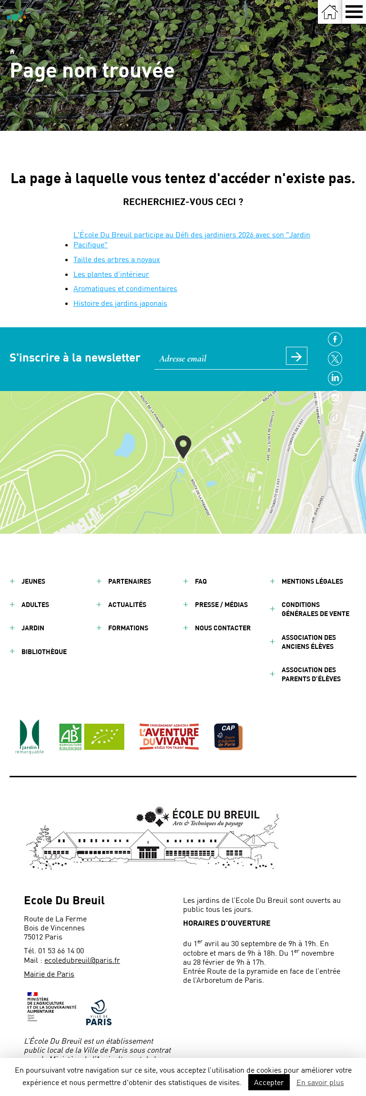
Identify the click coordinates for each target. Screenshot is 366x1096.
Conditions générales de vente (315, 608)
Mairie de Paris (49, 973)
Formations (128, 628)
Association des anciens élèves (309, 641)
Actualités (127, 604)
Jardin (32, 628)
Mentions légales (312, 581)
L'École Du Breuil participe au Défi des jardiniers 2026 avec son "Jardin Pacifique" (191, 239)
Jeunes (33, 581)
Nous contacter (223, 628)
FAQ (201, 581)
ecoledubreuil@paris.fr (82, 959)
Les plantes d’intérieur (111, 273)
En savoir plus (320, 1081)
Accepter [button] (269, 1081)
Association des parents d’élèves (311, 674)
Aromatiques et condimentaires (125, 288)
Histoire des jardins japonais (120, 302)
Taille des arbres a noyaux (116, 259)
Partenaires (129, 581)
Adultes (35, 604)
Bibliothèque (44, 651)
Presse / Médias (221, 604)
